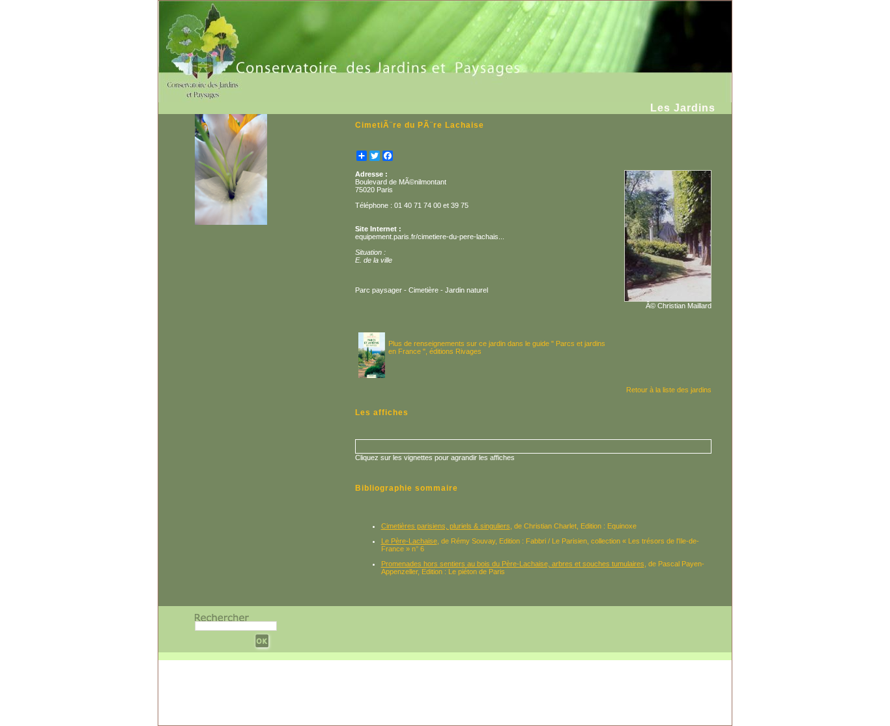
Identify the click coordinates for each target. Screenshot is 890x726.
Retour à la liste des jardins (668, 390)
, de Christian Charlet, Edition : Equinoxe (509, 526)
